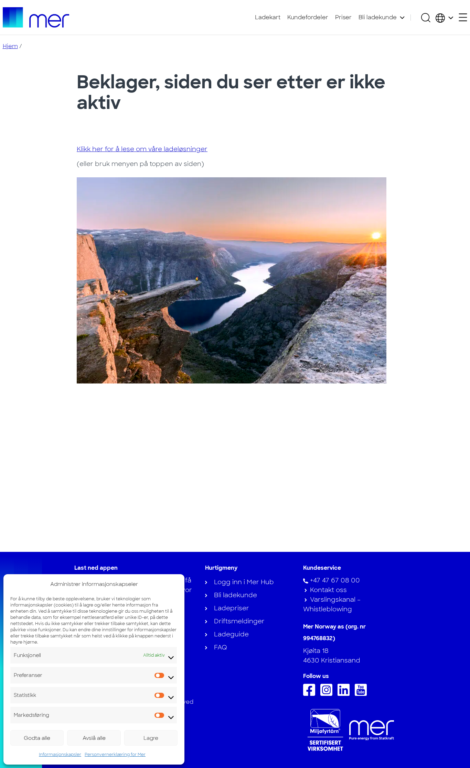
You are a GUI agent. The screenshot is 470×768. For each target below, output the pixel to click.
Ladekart (267, 17)
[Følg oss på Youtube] (362, 694)
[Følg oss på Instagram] (328, 694)
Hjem (10, 46)
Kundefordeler (307, 17)
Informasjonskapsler (60, 754)
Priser (343, 17)
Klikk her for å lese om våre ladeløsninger (142, 149)
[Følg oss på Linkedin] (345, 694)
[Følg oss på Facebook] (311, 694)
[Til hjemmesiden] (36, 17)
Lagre (150, 738)
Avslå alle (94, 738)
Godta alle (37, 738)
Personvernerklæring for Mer (115, 754)
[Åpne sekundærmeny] (463, 17)
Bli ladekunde (378, 17)
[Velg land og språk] (444, 17)
